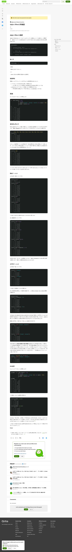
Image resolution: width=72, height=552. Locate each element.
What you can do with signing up (20, 453)
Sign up (9, 548)
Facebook (40, 528)
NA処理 (56, 50)
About (16, 523)
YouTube (40, 530)
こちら (43, 432)
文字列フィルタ (58, 49)
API (27, 536)
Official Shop (53, 526)
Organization (33, 3)
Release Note (29, 523)
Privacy (16, 526)
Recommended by (18, 463)
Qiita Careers (41, 3)
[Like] (2, 9)
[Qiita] (4, 1)
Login (63, 1)
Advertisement (18, 536)
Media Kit (17, 530)
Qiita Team (52, 523)
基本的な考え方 (58, 45)
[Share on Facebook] (2, 22)
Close (15, 548)
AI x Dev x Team (48, 3)
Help (16, 534)
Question (13, 3)
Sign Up (31, 509)
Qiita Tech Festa (30, 530)
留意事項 (56, 42)
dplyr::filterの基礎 (57, 39)
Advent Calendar (30, 528)
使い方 (56, 41)
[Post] (2, 18)
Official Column (26, 3)
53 (2, 10)
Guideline (17, 528)
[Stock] (2, 14)
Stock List (8, 3)
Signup (68, 1)
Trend (3, 3)
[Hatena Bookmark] (2, 25)
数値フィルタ (57, 47)
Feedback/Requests (19, 532)
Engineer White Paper (31, 534)
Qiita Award (29, 532)
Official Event (18, 3)
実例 (55, 44)
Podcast (40, 532)
